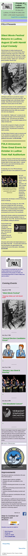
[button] (14, 457)
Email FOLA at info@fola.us (19, 17)
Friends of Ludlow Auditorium (20, 5)
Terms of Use (22, 548)
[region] (14, 457)
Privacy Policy (6, 543)
